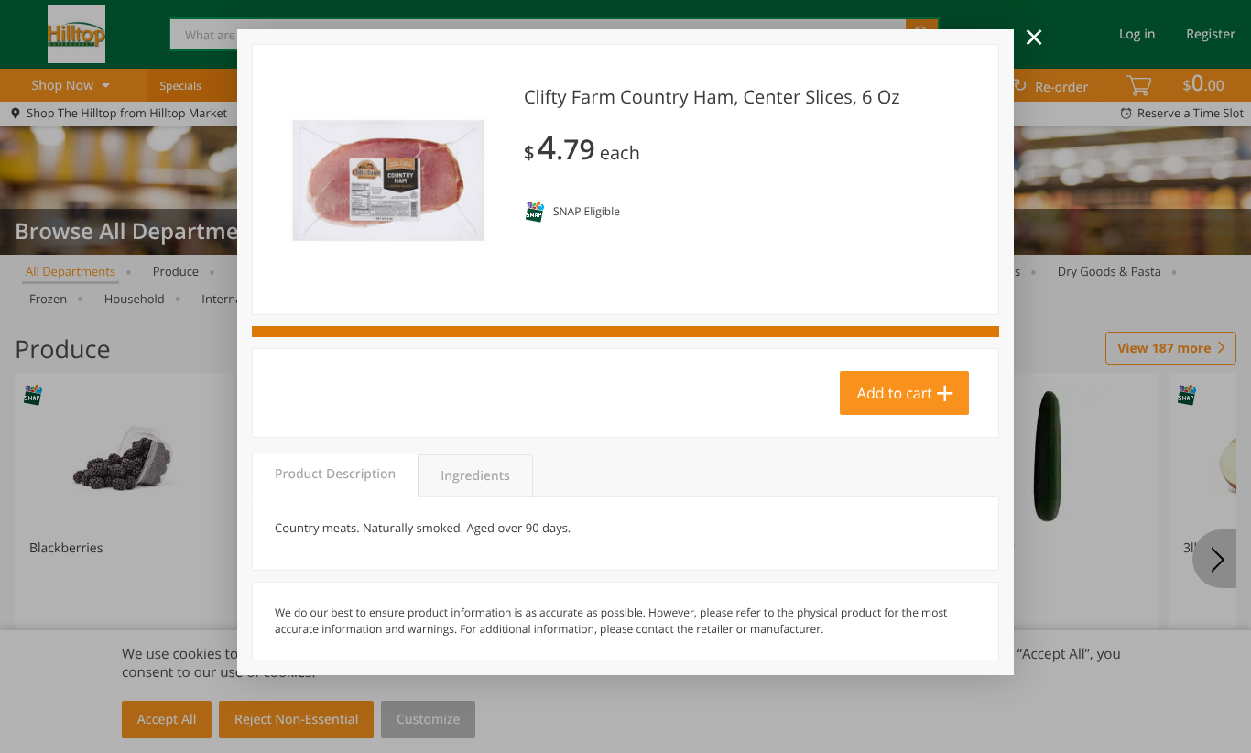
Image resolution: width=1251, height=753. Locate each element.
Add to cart (894, 393)
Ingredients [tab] (475, 476)
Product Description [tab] (335, 474)
